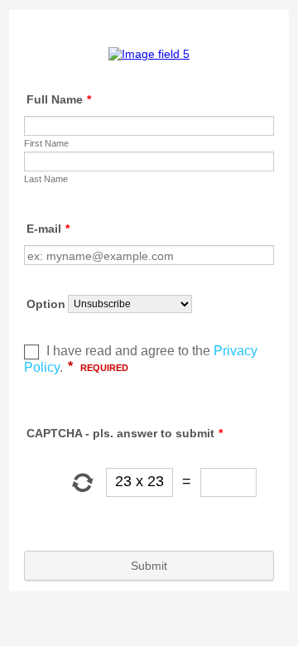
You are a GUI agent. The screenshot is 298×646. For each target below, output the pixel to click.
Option (45, 304)
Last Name (46, 179)
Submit (149, 565)
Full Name (58, 99)
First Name (46, 143)
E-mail (48, 228)
